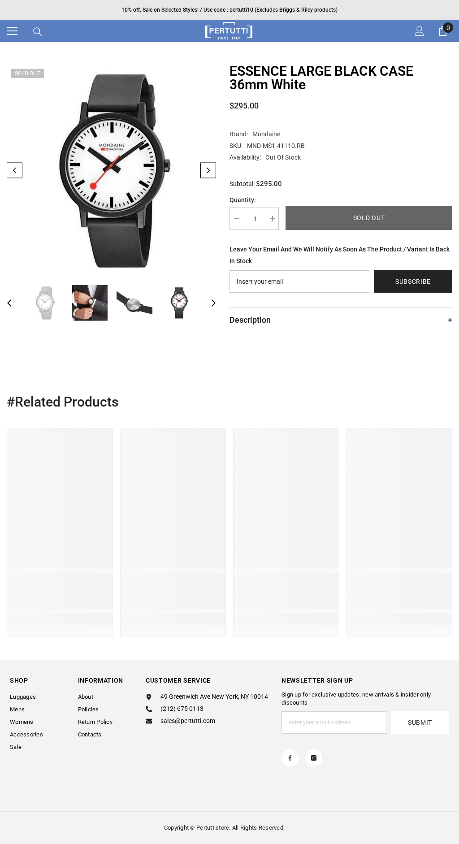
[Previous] (14, 170)
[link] (60, 597)
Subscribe (413, 281)
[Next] (208, 170)
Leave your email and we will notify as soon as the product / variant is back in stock (340, 255)
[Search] (37, 31)
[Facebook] (290, 757)
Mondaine (266, 134)
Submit (420, 722)
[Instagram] (313, 757)
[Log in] (419, 31)
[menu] (12, 31)
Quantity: (243, 199)
